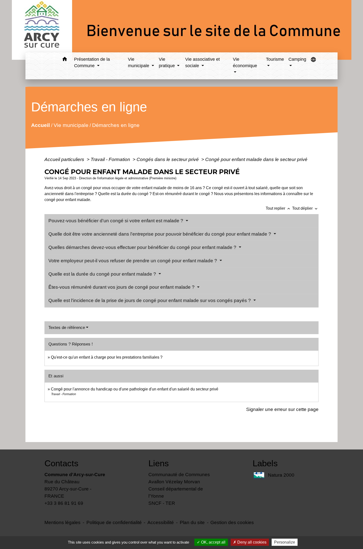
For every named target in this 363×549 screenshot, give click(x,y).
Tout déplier (305, 208)
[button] (64, 59)
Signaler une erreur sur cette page (282, 409)
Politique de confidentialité (114, 522)
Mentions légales (62, 522)
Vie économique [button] (245, 62)
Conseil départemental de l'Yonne (175, 492)
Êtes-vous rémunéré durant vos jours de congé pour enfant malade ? (122, 287)
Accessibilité (160, 522)
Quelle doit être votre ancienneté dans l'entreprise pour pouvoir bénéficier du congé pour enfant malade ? (160, 234)
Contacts (61, 463)
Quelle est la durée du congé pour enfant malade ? (102, 274)
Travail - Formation (111, 159)
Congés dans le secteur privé (168, 159)
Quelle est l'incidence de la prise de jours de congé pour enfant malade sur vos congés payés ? (150, 300)
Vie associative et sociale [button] (202, 62)
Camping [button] (297, 59)
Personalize (284, 542)
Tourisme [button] (275, 59)
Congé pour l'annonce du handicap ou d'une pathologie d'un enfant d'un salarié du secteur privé (134, 389)
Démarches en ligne (116, 125)
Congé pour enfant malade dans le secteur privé (256, 159)
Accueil (40, 125)
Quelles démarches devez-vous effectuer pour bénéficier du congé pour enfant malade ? (143, 247)
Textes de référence (66, 327)
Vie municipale (71, 125)
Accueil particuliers (64, 159)
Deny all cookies (251, 542)
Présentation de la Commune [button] (92, 62)
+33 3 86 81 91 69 (63, 503)
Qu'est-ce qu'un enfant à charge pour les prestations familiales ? (106, 357)
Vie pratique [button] (167, 62)
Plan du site (192, 522)
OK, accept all (212, 542)
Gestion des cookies (232, 522)
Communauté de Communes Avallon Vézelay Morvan (179, 478)
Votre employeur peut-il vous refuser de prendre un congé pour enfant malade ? (133, 260)
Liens (158, 463)
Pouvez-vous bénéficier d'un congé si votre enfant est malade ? (116, 220)
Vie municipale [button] (139, 62)
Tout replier (278, 208)
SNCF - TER (161, 503)
